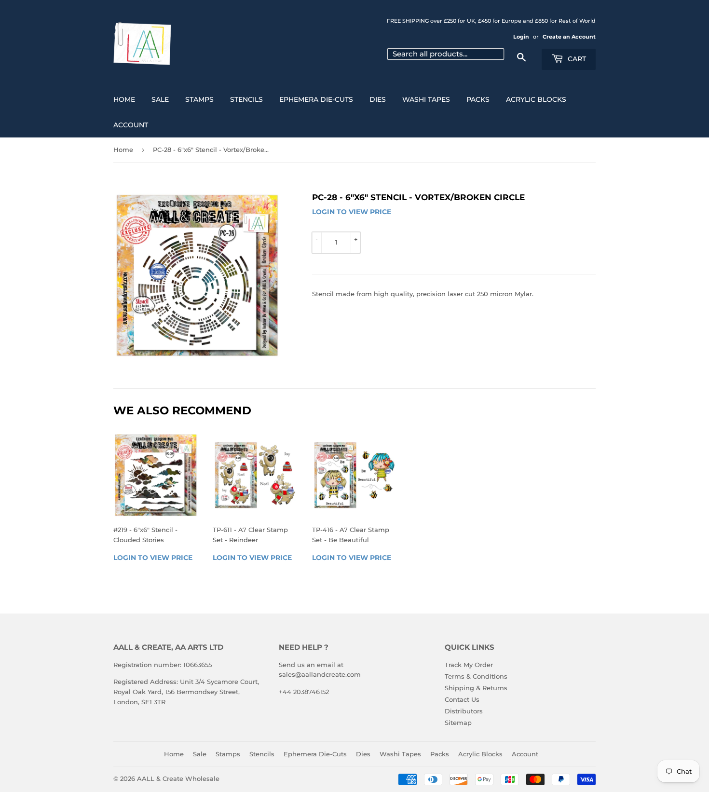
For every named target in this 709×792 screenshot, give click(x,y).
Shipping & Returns (476, 688)
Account (130, 125)
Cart (576, 59)
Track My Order (469, 665)
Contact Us (462, 699)
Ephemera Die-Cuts (316, 99)
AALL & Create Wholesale (178, 778)
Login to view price (351, 211)
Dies (377, 99)
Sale (160, 99)
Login (521, 36)
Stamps (199, 99)
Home (124, 99)
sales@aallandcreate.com (320, 674)
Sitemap (458, 722)
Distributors (464, 711)
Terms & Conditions (476, 676)
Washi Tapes (426, 99)
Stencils (246, 99)
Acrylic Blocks (536, 99)
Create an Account (569, 36)
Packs (478, 99)
